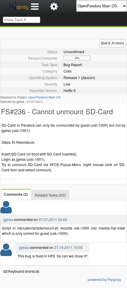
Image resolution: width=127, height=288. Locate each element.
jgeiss (20, 102)
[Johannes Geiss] (6, 210)
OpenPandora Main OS (44, 97)
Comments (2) (16, 194)
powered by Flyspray (104, 279)
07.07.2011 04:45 (53, 219)
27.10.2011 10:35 (68, 247)
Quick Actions (112, 43)
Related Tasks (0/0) (50, 194)
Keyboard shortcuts (23, 271)
